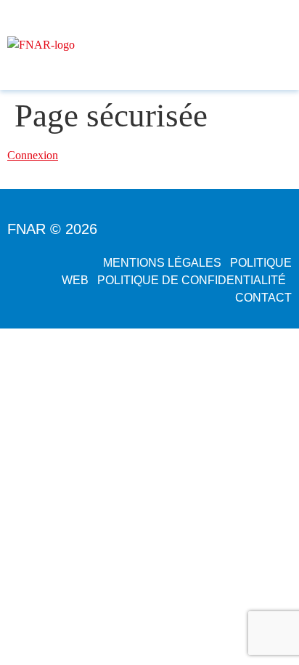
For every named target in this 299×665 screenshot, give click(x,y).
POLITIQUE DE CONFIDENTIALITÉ (191, 280)
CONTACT (263, 297)
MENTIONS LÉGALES (162, 263)
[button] (285, 45)
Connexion (32, 155)
